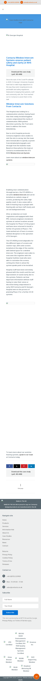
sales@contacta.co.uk (30, 2)
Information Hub (8, 530)
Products (5, 523)
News (4, 542)
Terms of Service (21, 621)
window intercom (19, 195)
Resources (6, 539)
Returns (5, 551)
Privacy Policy (7, 555)
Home (4, 520)
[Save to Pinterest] (24, 466)
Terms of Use (7, 561)
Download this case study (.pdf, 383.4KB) (21, 73)
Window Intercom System (20, 153)
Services (5, 526)
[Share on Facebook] (9, 466)
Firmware (5, 564)
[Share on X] (17, 466)
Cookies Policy (7, 558)
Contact (5, 546)
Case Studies (7, 536)
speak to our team (26, 455)
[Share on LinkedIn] (31, 466)
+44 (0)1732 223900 (13, 2)
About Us (5, 533)
